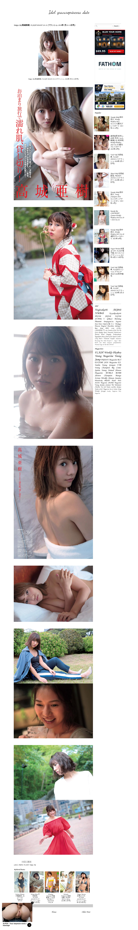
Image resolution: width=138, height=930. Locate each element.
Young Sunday (99, 385)
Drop (103, 337)
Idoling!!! (118, 326)
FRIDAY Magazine (109, 360)
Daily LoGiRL (111, 387)
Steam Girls (108, 337)
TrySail (112, 339)
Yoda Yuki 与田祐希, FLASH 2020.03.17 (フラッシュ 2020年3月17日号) (117, 159)
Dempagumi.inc (109, 322)
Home (54, 912)
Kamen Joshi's (117, 337)
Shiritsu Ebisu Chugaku (103, 334)
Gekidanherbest (117, 342)
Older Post (86, 912)
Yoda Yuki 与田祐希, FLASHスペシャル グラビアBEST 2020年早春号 (117, 272)
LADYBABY (99, 330)
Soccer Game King (115, 389)
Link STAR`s (116, 328)
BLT (119, 360)
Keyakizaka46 (115, 313)
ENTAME (99, 362)
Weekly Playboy (112, 352)
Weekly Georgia (100, 391)
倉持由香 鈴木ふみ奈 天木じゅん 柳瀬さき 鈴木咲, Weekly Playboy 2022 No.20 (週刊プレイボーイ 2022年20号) (117, 142)
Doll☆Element (104, 339)
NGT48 (118, 316)
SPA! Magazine (110, 362)
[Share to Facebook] (28, 862)
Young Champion (102, 368)
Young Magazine (104, 356)
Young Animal (107, 370)
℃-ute (105, 330)
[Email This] (23, 862)
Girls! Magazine (104, 389)
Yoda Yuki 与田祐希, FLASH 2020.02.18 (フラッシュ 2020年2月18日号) (117, 290)
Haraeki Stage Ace (99, 344)
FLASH (26, 865)
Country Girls (112, 330)
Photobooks (98, 381)
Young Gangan (108, 365)
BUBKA (109, 373)
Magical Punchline (107, 326)
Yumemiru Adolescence (114, 332)
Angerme (118, 322)
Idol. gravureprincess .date (69, 12)
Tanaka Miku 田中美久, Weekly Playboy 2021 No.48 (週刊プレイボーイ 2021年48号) (117, 234)
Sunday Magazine (112, 391)
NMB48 (99, 313)
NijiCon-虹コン (109, 324)
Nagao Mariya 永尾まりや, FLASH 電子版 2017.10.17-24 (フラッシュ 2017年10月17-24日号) (117, 253)
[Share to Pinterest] (30, 862)
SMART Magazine (114, 383)
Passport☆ (110, 341)
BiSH (96, 342)
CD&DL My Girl (100, 387)
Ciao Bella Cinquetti (105, 342)
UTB (119, 365)
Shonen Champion (103, 375)
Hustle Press (116, 381)
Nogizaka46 (101, 310)
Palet (105, 341)
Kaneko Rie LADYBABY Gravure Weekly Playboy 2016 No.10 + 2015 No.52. (117, 215)
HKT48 (98, 316)
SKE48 (108, 316)
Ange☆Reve (117, 341)
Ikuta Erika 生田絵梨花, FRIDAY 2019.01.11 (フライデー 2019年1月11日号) (117, 178)
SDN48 (111, 344)
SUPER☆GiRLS (103, 319)
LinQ (96, 339)
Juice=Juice (98, 324)
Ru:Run (107, 344)
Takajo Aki (32, 865)
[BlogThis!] (25, 862)
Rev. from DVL (102, 328)
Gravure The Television (113, 385)
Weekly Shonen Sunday (111, 378)
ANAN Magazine (101, 383)
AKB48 (20, 865)
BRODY (107, 381)
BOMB (118, 373)
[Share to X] (27, 862)
